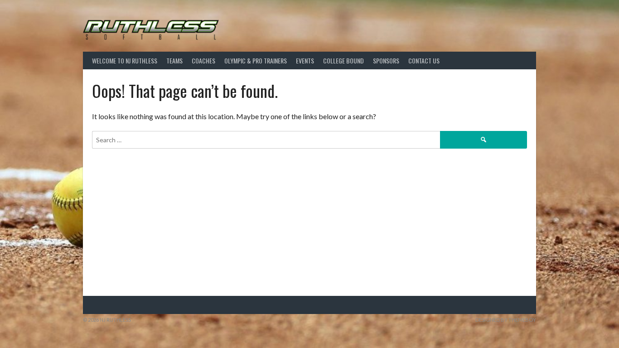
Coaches (203, 60)
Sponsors (386, 60)
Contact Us (424, 60)
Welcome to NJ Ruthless (124, 60)
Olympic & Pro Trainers (255, 60)
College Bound (343, 60)
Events (305, 60)
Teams (174, 60)
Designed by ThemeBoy (505, 320)
